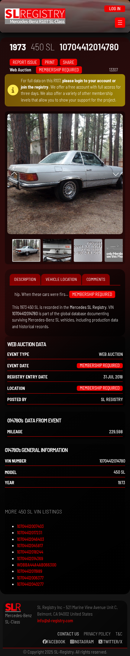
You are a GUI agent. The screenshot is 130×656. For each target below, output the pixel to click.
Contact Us (68, 633)
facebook (56, 641)
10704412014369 (30, 558)
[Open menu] (120, 22)
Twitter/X (112, 641)
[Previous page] (14, 174)
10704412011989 (29, 571)
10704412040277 (30, 584)
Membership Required (59, 69)
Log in (114, 8)
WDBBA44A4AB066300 (36, 564)
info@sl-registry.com (55, 620)
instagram (84, 641)
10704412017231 (29, 532)
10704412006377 (30, 577)
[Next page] (116, 174)
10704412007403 (30, 526)
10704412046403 (30, 539)
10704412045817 (30, 545)
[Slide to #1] (26, 250)
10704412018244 (30, 551)
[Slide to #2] (88, 250)
